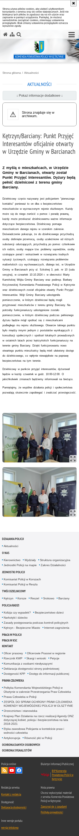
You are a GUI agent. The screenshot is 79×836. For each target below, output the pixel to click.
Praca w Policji (12, 635)
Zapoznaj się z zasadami (54, 806)
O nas (5, 553)
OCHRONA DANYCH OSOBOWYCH (21, 745)
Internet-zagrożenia (56, 627)
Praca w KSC (9, 640)
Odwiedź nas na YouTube (12, 770)
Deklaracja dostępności (13, 807)
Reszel (34, 598)
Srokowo (48, 598)
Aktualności (31, 72)
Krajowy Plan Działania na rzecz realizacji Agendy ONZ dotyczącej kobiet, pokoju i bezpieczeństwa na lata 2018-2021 (39, 719)
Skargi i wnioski (36, 658)
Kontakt (7, 646)
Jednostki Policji (13, 572)
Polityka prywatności (52, 812)
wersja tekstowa (9, 827)
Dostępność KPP (14, 673)
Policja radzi (10, 605)
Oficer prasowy (13, 653)
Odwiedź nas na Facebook (19, 770)
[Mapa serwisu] (12, 34)
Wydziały (30, 560)
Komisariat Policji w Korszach (22, 579)
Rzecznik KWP (13, 658)
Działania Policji (13, 539)
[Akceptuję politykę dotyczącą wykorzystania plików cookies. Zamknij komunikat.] (73, 3)
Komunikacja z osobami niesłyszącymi (28, 663)
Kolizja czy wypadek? (17, 612)
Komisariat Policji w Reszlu (21, 584)
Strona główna (11, 72)
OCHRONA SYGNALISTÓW (17, 750)
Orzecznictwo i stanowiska (20, 710)
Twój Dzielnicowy (14, 591)
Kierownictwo (12, 560)
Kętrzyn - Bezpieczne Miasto (22, 627)
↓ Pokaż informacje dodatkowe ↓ (39, 95)
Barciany (63, 598)
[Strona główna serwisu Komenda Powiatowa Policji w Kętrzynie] (5, 34)
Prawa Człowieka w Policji (20, 696)
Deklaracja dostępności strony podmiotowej (31, 668)
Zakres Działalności (53, 565)
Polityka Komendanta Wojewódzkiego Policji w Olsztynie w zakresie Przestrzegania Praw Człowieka (37, 689)
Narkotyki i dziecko (16, 617)
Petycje (54, 658)
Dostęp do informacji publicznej (49, 673)
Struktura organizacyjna (55, 560)
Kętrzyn (8, 598)
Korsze (21, 598)
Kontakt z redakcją (11, 794)
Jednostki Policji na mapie (20, 565)
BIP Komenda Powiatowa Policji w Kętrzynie (62, 775)
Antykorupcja (12, 738)
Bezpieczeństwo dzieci (49, 612)
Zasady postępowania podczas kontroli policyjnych (36, 622)
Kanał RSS (4, 770)
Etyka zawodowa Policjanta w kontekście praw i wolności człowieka (34, 730)
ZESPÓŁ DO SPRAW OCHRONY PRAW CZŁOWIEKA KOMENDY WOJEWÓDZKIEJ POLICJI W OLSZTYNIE (38, 703)
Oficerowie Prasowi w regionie (46, 653)
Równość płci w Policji (38, 738)
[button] (71, 35)
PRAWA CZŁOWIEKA (13, 680)
